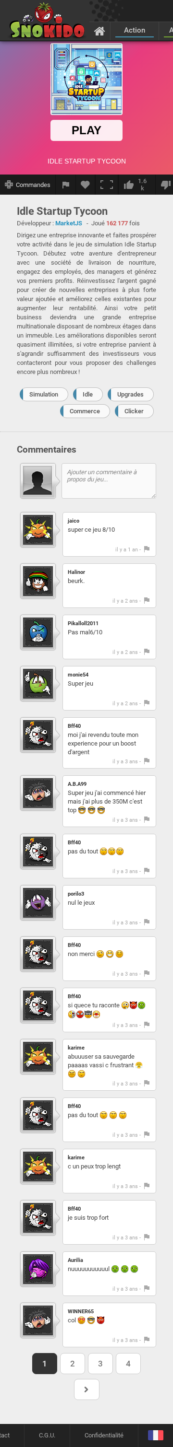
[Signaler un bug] (66, 185)
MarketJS (68, 223)
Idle (88, 394)
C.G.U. (47, 1435)
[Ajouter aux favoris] (85, 185)
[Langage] (155, 1435)
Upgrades (130, 394)
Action (134, 30)
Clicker (134, 411)
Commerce (85, 411)
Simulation (43, 394)
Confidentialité (104, 1435)
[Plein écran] (106, 185)
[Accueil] (99, 30)
